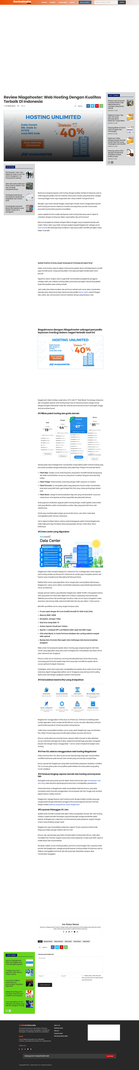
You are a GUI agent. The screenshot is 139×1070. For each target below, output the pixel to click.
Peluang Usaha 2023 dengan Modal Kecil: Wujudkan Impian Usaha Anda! (115, 154)
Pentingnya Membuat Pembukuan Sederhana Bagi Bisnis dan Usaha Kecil (15, 198)
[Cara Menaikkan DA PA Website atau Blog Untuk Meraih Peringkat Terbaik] (29, 1004)
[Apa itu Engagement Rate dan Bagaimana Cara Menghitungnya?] (29, 962)
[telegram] (74, 931)
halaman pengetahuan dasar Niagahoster (64, 805)
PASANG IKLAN (58, 1033)
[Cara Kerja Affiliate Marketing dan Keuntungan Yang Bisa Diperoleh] (29, 982)
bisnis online (83, 292)
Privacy (56, 1031)
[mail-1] (69, 931)
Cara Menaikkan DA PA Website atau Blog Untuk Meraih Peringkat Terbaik (15, 1004)
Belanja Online (48, 941)
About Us (57, 1025)
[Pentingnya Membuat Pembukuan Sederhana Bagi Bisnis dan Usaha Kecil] (29, 197)
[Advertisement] (56, 19)
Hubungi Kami (58, 1028)
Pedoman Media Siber (61, 1036)
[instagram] (66, 931)
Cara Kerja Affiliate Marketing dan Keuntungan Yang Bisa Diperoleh (14, 983)
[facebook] (63, 931)
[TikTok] (25, 1049)
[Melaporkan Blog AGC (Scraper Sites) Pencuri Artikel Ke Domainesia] (29, 994)
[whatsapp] (77, 931)
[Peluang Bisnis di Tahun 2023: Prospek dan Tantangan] (130, 129)
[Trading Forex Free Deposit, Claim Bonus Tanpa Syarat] (29, 972)
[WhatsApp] (101, 106)
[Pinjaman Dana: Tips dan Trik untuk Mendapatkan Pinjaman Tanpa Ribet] (130, 117)
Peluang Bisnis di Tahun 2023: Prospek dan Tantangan (116, 129)
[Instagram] (22, 1049)
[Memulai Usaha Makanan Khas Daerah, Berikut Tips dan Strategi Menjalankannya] (29, 186)
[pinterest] (72, 931)
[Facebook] (88, 106)
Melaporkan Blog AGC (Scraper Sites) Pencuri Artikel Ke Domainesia (14, 994)
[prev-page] (7, 1010)
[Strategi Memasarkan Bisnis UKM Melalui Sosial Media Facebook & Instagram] (29, 208)
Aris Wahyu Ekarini (10, 106)
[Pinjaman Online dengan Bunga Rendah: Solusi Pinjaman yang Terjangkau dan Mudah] (130, 140)
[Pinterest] (97, 106)
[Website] (31, 1049)
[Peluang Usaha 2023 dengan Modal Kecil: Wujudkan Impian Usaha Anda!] (130, 152)
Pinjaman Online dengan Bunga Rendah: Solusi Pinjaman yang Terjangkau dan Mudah (117, 141)
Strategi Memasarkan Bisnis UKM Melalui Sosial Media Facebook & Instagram (15, 209)
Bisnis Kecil (68, 941)
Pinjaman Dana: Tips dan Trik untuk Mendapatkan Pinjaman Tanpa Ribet (116, 118)
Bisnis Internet (58, 941)
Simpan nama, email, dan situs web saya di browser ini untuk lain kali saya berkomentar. (92, 978)
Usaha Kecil (86, 941)
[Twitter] (92, 106)
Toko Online (77, 941)
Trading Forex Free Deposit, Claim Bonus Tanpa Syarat (14, 972)
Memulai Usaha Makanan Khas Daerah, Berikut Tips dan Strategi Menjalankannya (15, 186)
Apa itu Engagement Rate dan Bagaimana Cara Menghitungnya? (14, 962)
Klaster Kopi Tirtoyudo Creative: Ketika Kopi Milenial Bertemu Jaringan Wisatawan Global (116, 104)
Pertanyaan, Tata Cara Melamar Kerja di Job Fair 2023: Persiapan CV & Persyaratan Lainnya (15, 175)
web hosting (42, 228)
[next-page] (10, 1010)
